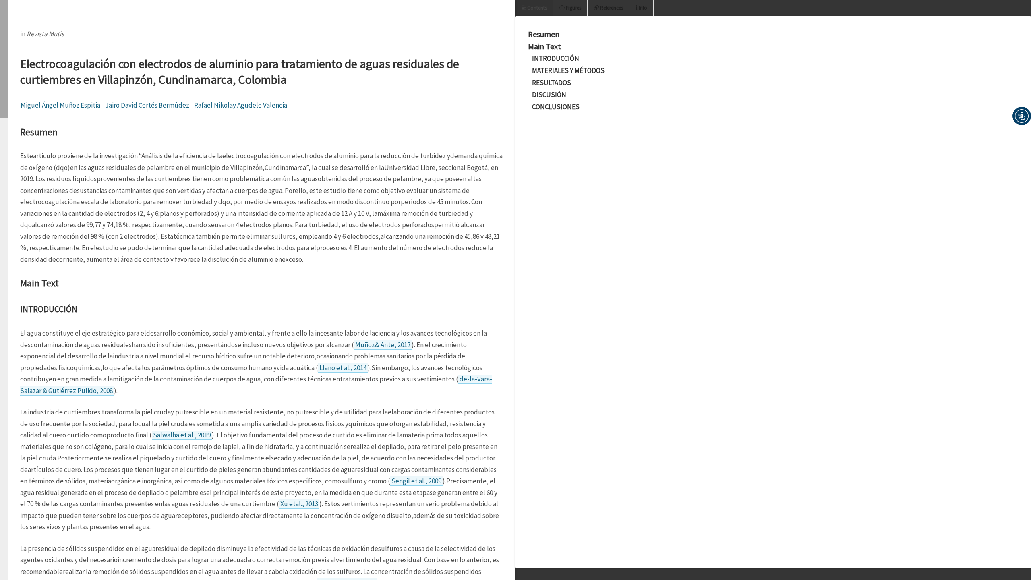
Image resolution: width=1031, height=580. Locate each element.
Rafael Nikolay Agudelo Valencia (240, 105)
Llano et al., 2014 (342, 367)
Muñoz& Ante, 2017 (382, 344)
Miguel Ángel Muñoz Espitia (60, 105)
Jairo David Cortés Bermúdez (147, 105)
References (611, 7)
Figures (573, 7)
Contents (536, 7)
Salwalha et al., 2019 (182, 435)
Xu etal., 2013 (299, 503)
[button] (1021, 116)
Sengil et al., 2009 (416, 480)
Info (642, 7)
